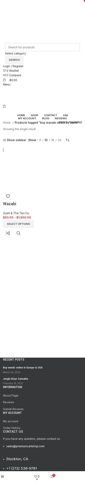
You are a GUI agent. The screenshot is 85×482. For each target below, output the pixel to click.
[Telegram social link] (53, 16)
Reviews (8, 402)
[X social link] (42, 10)
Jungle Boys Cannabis (15, 379)
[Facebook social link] (37, 10)
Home (7, 122)
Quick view (19, 233)
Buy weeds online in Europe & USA (22, 367)
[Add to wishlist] (8, 196)
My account (10, 421)
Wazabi (9, 204)
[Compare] (8, 233)
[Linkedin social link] (48, 16)
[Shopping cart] (4, 106)
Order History (12, 428)
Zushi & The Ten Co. (16, 213)
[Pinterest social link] (42, 16)
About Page (10, 395)
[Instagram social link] (48, 10)
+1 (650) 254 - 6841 (16, 5)
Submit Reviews (13, 409)
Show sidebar (16, 140)
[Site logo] (27, 30)
